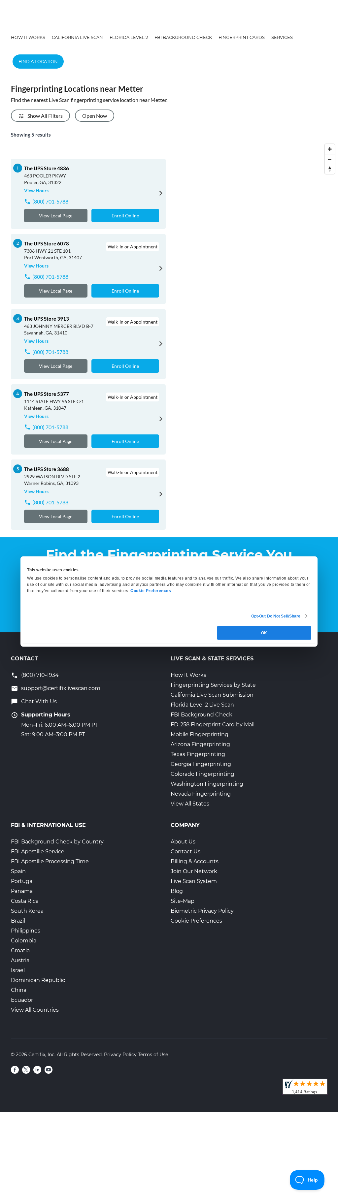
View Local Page (55, 215)
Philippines (25, 931)
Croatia (20, 950)
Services (282, 37)
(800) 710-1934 (40, 675)
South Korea (27, 911)
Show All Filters (45, 115)
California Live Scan (77, 37)
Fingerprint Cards (242, 37)
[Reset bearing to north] (330, 169)
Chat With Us (39, 701)
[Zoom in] (330, 149)
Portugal (22, 881)
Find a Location (38, 61)
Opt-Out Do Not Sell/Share (276, 616)
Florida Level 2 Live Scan (202, 705)
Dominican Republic (38, 980)
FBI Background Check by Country (57, 842)
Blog (177, 891)
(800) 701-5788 (50, 201)
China (18, 990)
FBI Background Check (183, 37)
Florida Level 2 (129, 37)
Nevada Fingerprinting (201, 794)
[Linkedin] (37, 1070)
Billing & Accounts (195, 861)
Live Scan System (194, 881)
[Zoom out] (330, 159)
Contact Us (185, 851)
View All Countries (35, 1010)
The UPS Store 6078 (46, 243)
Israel (18, 970)
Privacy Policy (120, 1055)
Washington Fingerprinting (207, 784)
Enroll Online (125, 215)
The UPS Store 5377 (46, 394)
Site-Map (182, 901)
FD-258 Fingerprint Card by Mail (212, 724)
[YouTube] (48, 1070)
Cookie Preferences (196, 921)
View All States (190, 804)
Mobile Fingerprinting (199, 734)
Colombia (23, 940)
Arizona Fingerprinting (200, 744)
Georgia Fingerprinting (201, 764)
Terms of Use (153, 1055)
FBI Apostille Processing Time (50, 861)
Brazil (18, 921)
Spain (18, 871)
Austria (20, 960)
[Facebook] (15, 1070)
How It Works (28, 37)
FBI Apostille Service (37, 851)
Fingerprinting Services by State (213, 685)
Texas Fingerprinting (198, 754)
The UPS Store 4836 (46, 168)
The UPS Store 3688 (46, 469)
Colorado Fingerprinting (202, 774)
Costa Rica (25, 901)
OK (264, 633)
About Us (183, 842)
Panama (22, 891)
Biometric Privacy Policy (202, 911)
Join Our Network (194, 871)
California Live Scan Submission (212, 695)
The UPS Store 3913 (46, 319)
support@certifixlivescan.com (60, 688)
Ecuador (22, 1000)
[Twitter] (26, 1070)
